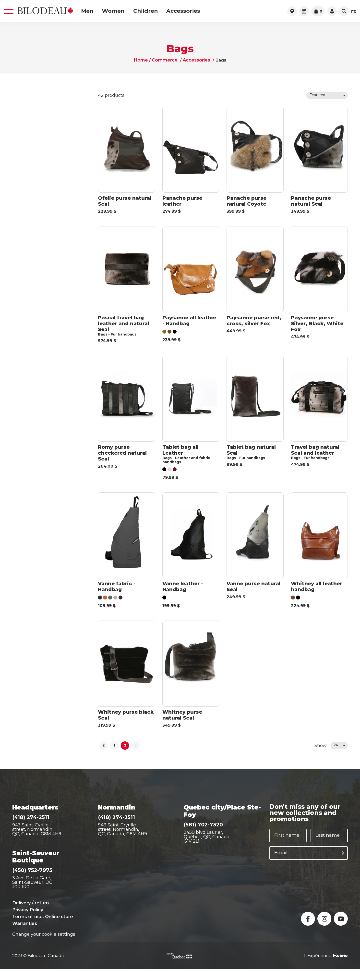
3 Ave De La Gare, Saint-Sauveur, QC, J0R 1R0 (32, 882)
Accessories (195, 60)
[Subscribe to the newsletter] (341, 853)
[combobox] (327, 95)
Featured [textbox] (317, 95)
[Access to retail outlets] (292, 11)
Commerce (165, 60)
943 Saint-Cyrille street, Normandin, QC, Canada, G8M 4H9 (36, 829)
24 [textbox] (336, 745)
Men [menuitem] (87, 11)
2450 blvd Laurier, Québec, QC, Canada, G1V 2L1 (207, 837)
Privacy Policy (27, 909)
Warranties (24, 923)
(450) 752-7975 (32, 870)
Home (142, 60)
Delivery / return (30, 903)
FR (353, 12)
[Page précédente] (103, 745)
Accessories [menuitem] (183, 11)
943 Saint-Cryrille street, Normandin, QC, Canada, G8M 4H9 (122, 829)
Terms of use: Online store (42, 916)
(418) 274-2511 (30, 817)
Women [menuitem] (113, 11)
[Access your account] (332, 11)
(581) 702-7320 (203, 825)
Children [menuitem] (145, 11)
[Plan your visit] (304, 11)
